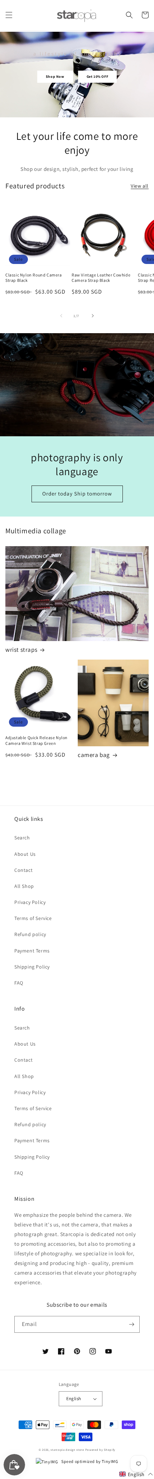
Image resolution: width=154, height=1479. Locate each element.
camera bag (94, 755)
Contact (23, 870)
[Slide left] (61, 316)
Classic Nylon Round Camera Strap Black (33, 277)
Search (22, 837)
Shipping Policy (32, 967)
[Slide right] (93, 316)
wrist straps (21, 650)
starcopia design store (67, 1450)
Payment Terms (32, 950)
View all (140, 186)
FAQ (18, 983)
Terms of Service (33, 918)
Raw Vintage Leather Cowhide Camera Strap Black (101, 277)
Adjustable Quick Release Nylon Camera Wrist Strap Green (36, 740)
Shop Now (55, 76)
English (73, 1399)
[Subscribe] (131, 1324)
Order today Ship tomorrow (77, 493)
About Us (25, 854)
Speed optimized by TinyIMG (89, 1461)
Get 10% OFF (98, 76)
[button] (9, 15)
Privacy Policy (29, 902)
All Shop (24, 886)
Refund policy (30, 934)
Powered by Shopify (100, 1450)
